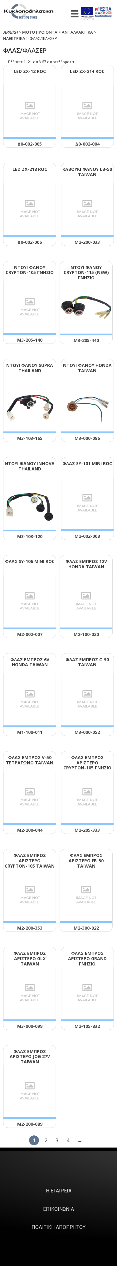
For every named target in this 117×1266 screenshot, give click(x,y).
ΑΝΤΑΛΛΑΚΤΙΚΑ (77, 32)
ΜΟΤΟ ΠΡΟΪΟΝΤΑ (39, 32)
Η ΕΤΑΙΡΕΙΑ (58, 1191)
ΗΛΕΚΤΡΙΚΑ (14, 38)
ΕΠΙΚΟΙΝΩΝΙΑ (58, 1209)
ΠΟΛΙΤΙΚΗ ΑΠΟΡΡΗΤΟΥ (58, 1227)
